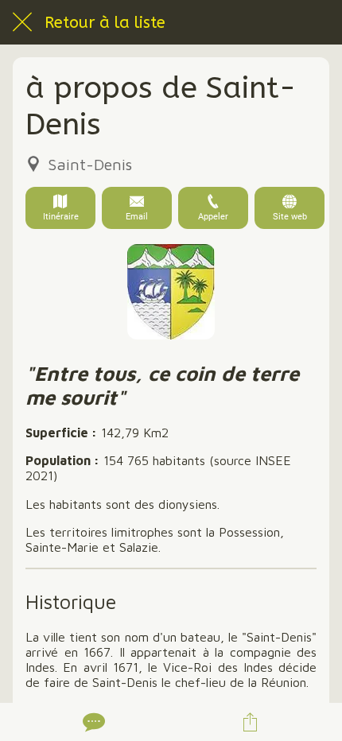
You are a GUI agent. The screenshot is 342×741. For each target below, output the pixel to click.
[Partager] (250, 722)
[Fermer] (22, 22)
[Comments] (92, 722)
